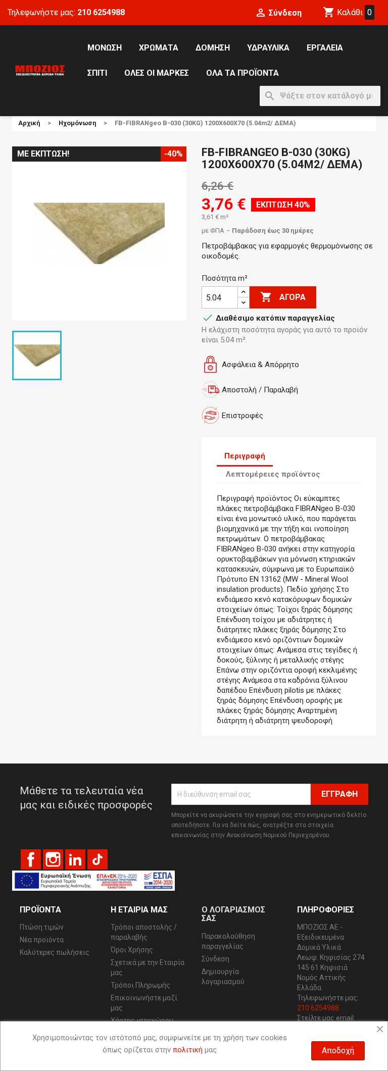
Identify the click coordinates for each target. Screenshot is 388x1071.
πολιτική (188, 1049)
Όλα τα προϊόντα (242, 73)
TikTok (97, 859)
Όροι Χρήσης (132, 950)
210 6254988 (101, 12)
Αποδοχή (338, 1050)
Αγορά (283, 297)
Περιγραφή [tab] (244, 456)
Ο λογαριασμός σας (233, 914)
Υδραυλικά (268, 48)
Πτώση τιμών (42, 927)
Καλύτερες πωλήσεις (54, 952)
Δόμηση (213, 48)
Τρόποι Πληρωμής (140, 985)
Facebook (31, 859)
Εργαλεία (325, 48)
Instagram (53, 859)
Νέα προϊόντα (42, 940)
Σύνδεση (215, 959)
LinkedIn (75, 859)
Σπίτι (97, 73)
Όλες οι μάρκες (156, 73)
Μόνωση (104, 48)
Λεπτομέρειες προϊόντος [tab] (273, 474)
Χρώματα (158, 48)
